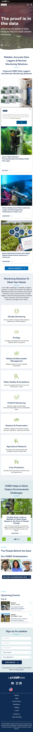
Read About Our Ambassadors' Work (15, 577)
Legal (16, 698)
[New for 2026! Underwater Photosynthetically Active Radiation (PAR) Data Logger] (16, 148)
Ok (21, 122)
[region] (16, 117)
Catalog (16, 707)
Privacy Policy (20, 669)
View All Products (15, 268)
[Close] (30, 109)
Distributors (16, 704)
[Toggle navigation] (31, 4)
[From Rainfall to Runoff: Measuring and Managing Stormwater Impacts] (16, 606)
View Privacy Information (15, 118)
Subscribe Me (10, 662)
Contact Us (16, 714)
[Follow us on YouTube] (17, 683)
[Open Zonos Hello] (11, 688)
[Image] (16, 1)
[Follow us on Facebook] (12, 683)
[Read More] (16, 525)
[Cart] (28, 4)
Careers (16, 695)
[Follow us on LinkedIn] (20, 683)
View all (3, 599)
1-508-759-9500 (16, 717)
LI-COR (16, 710)
